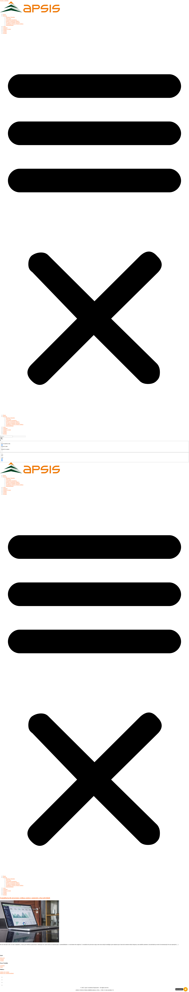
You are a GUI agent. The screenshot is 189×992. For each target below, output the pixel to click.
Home (4, 14)
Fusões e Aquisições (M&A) (12, 21)
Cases (4, 26)
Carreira (5, 31)
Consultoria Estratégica (11, 19)
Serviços (5, 15)
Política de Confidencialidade (7, 973)
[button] (94, 224)
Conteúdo (5, 27)
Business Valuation (10, 17)
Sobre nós (2, 958)
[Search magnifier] (1, 438)
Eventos (5, 33)
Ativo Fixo (8, 18)
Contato (5, 30)
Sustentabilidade (10, 25)
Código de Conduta (4, 972)
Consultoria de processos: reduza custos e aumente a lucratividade (25, 898)
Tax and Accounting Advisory (13, 22)
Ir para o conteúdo (4, 0)
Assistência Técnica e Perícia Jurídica (14, 23)
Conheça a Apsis (7, 29)
